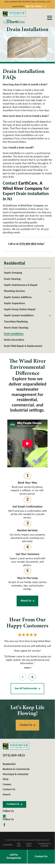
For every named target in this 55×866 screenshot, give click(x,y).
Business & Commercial (16, 769)
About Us (26, 601)
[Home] (14, 14)
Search (7, 794)
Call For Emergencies (14, 856)
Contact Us (41, 856)
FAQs (5, 779)
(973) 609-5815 (14, 755)
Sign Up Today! (34, 6)
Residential (9, 764)
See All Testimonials (26, 688)
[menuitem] (27, 273)
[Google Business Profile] (4, 816)
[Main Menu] (49, 17)
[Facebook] (4, 824)
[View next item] (32, 677)
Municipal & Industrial (15, 774)
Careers (7, 784)
